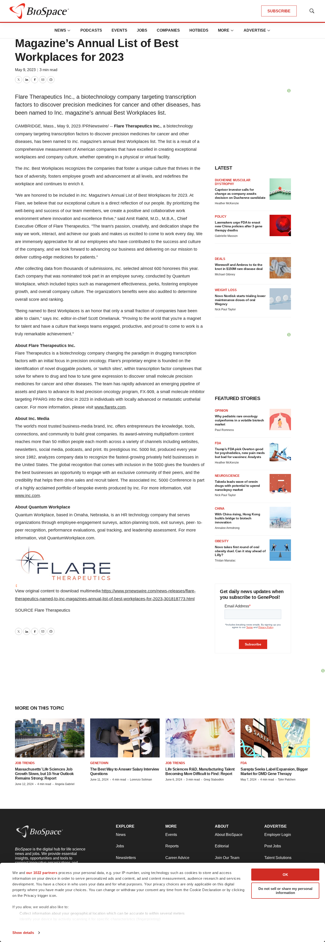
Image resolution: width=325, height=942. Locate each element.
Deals (220, 259)
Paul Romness (224, 430)
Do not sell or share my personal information (285, 891)
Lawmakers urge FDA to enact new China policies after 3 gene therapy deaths (238, 226)
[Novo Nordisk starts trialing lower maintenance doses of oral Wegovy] (280, 299)
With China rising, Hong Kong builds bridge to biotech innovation (237, 518)
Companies (168, 30)
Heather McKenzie (227, 203)
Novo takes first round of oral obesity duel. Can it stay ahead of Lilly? (240, 551)
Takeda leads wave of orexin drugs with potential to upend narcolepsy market (237, 486)
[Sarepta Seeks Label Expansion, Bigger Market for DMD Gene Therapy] (275, 738)
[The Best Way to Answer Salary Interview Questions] (125, 738)
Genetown (99, 763)
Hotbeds (198, 30)
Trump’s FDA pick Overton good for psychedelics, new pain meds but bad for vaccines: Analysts (240, 453)
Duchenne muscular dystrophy (232, 182)
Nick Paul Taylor (225, 309)
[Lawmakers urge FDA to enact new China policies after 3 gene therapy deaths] (280, 225)
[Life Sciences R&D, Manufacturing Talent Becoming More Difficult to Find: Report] (200, 738)
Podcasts (91, 30)
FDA (218, 443)
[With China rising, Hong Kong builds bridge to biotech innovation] (280, 517)
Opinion (221, 410)
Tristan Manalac (225, 560)
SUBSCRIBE (279, 11)
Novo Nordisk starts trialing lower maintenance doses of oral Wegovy (240, 300)
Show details (23, 933)
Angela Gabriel (64, 784)
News (60, 30)
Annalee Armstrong (227, 528)
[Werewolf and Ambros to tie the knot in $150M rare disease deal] (280, 267)
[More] (69, 30)
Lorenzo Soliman (141, 779)
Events (119, 30)
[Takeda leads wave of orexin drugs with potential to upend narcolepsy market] (280, 484)
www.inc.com (27, 495)
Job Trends (25, 763)
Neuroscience (227, 476)
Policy (221, 216)
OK (285, 875)
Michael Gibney (225, 274)
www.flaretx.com (110, 407)
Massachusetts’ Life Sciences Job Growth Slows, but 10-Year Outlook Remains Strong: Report (44, 773)
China (219, 508)
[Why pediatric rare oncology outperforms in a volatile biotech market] (280, 419)
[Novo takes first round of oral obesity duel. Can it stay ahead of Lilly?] (280, 550)
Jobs (142, 30)
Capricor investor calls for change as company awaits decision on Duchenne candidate (240, 194)
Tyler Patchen (286, 779)
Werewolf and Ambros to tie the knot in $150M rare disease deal (239, 267)
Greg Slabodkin (214, 779)
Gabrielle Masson (226, 236)
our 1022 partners (42, 873)
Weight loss (226, 290)
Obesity (222, 541)
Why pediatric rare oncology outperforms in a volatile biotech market (239, 420)
